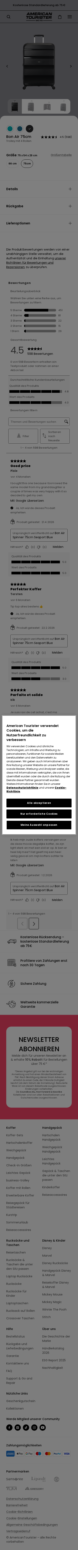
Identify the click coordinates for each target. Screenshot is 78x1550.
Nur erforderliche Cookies (39, 814)
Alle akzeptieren (39, 803)
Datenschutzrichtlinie (22, 787)
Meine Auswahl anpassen (39, 825)
